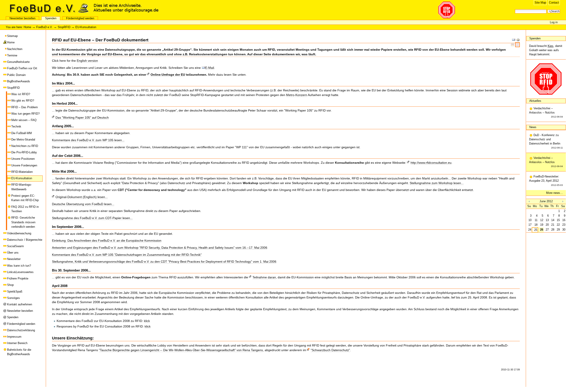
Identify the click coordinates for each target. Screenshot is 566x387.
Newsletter (14, 259)
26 (541, 229)
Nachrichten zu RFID (24, 146)
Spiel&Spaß (14, 291)
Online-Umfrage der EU (168, 74)
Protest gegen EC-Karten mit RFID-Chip (25, 198)
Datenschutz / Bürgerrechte (24, 239)
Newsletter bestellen (22, 18)
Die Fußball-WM (21, 133)
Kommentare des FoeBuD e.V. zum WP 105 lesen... (88, 140)
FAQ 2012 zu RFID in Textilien (25, 209)
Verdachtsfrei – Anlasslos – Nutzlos (546, 112)
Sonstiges (13, 298)
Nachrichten (14, 49)
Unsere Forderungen (24, 165)
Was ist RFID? (20, 94)
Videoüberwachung (19, 233)
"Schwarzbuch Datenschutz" (330, 350)
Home (27, 27)
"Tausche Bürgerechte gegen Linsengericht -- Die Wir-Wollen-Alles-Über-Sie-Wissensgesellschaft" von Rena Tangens (181, 350)
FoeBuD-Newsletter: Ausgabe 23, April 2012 (546, 180)
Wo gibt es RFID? (22, 100)
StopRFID (64, 27)
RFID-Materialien (22, 171)
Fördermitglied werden (80, 18)
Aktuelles (535, 100)
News (532, 127)
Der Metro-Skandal (23, 139)
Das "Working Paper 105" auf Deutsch (82, 117)
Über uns (13, 252)
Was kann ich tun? (19, 265)
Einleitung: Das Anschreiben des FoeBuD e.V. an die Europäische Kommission (106, 240)
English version (87, 60)
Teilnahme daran (264, 277)
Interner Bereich (17, 343)
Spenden (50, 18)
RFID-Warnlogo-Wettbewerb (21, 187)
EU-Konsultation (21, 178)
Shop (10, 285)
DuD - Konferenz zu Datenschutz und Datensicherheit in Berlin (546, 141)
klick (147, 321)
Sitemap (12, 36)
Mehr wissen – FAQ (23, 120)
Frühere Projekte (17, 278)
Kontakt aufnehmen (19, 304)
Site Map (540, 2)
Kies (550, 46)
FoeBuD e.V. (48, 8)
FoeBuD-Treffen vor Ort (22, 68)
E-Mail (209, 67)
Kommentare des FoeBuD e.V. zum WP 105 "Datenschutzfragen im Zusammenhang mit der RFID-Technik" (127, 254)
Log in (554, 22)
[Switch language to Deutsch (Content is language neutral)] (513, 44)
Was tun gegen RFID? (25, 113)
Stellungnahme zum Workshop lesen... (437, 183)
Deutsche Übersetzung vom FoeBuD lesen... (83, 204)
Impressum (14, 336)
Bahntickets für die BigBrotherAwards (19, 352)
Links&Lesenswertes (20, 272)
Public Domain (16, 75)
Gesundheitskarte (18, 62)
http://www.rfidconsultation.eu (431, 162)
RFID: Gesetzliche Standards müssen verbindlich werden (23, 222)
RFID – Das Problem (24, 107)
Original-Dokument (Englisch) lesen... (81, 197)
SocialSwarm (15, 246)
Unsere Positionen (23, 158)
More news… (554, 192)
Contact (554, 2)
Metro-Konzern (296, 95)
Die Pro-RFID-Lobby (24, 152)
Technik (16, 126)
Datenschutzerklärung (21, 330)
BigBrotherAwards (18, 81)
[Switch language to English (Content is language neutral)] (517, 44)
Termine (12, 55)
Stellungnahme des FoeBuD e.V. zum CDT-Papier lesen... (92, 218)
